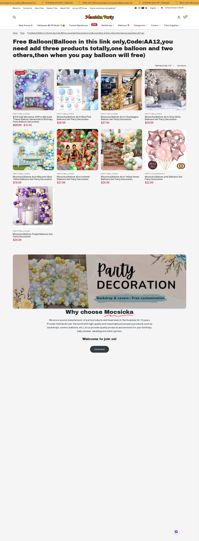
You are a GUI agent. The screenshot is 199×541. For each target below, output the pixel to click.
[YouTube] (143, 8)
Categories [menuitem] (139, 25)
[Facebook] (136, 8)
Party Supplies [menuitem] (171, 25)
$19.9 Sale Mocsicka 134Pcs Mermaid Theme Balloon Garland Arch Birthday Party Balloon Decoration (33, 119)
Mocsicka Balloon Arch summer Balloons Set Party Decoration (73, 178)
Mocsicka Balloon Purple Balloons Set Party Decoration (33, 235)
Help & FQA (64, 8)
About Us (16, 8)
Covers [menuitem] (154, 25)
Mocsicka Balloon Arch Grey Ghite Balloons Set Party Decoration (163, 118)
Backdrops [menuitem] (106, 25)
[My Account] (179, 17)
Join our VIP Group (79, 8)
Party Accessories (155, 174)
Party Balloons (21, 114)
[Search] (15, 17)
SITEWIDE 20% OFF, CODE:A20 (47, 3)
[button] (176, 532)
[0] (184, 17)
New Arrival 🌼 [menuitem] (26, 25)
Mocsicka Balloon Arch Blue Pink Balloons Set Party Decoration (74, 118)
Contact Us (27, 8)
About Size (39, 8)
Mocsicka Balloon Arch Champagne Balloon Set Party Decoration (119, 118)
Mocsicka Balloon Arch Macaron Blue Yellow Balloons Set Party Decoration (32, 178)
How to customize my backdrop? (103, 8)
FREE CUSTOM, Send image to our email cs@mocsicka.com (96, 3)
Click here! (99, 349)
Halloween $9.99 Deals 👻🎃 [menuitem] (51, 25)
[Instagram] (139, 8)
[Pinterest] (146, 8)
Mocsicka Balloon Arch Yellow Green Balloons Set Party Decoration (120, 178)
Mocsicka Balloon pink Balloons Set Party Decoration (163, 178)
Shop (22, 33)
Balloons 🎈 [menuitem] (124, 25)
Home (15, 33)
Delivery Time (51, 8)
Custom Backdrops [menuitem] (78, 25)
